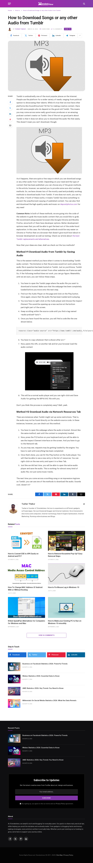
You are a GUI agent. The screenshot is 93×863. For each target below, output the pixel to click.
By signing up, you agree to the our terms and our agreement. (47, 804)
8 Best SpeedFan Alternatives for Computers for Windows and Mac (26, 622)
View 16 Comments (46, 635)
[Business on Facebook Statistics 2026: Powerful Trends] (14, 666)
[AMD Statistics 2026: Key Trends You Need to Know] (14, 691)
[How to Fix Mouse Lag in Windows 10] (66, 573)
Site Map (59, 855)
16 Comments (57, 29)
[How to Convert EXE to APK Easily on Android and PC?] (26, 540)
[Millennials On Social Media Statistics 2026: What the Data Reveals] (14, 703)
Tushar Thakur (20, 29)
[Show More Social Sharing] (80, 35)
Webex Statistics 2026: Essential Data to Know (41, 676)
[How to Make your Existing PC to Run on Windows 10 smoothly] (66, 607)
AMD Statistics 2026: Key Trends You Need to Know (43, 688)
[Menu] (9, 3)
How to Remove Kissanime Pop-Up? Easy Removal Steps (65, 555)
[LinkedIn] (10, 114)
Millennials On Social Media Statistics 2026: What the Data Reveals (49, 700)
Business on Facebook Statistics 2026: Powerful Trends (44, 664)
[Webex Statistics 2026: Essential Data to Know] (14, 679)
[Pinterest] (10, 119)
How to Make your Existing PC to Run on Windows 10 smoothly (64, 622)
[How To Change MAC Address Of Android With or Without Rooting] (26, 573)
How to (68, 29)
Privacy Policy (60, 804)
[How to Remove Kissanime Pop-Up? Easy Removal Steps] (66, 540)
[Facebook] (10, 102)
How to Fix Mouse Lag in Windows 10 (63, 587)
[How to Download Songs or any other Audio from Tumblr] (46, 66)
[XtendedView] (46, 3)
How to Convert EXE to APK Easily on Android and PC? (23, 555)
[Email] (10, 125)
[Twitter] (10, 108)
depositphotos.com (68, 204)
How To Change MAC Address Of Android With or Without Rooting (25, 588)
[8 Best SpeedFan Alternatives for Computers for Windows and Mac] (26, 607)
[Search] (84, 3)
